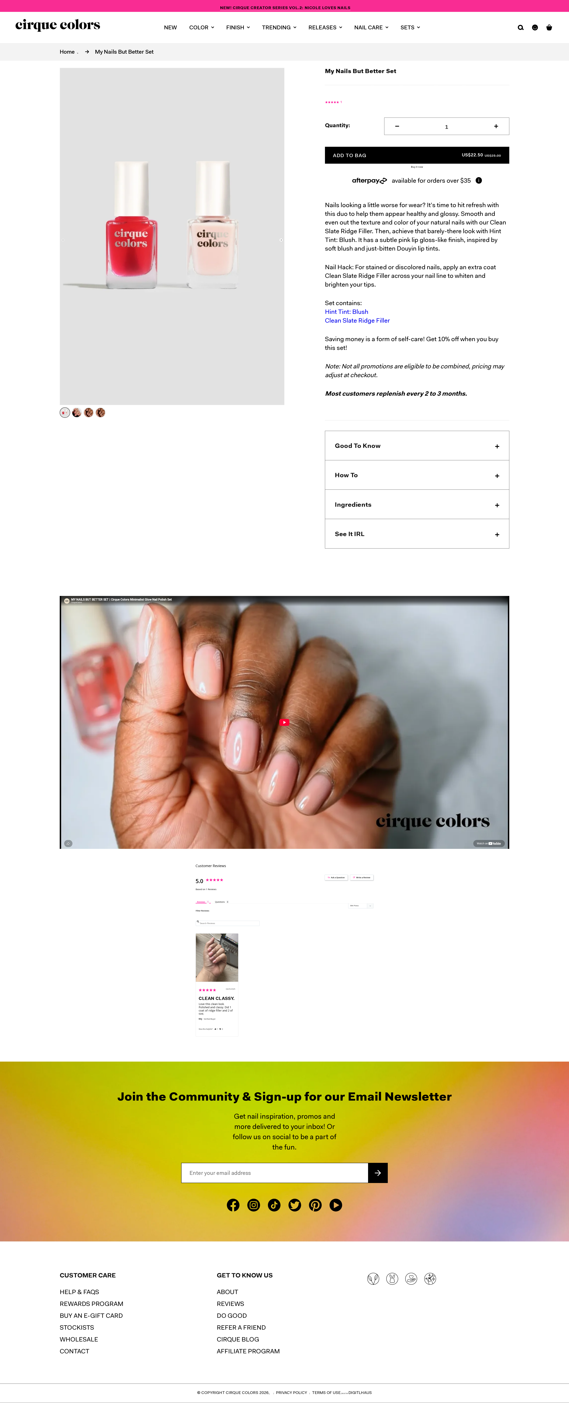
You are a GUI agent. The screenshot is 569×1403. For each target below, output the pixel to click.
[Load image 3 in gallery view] (88, 412)
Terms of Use (326, 1393)
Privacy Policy (291, 1393)
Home (67, 52)
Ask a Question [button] (338, 877)
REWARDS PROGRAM (91, 1304)
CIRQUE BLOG (238, 1340)
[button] (201, 27)
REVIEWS (230, 1304)
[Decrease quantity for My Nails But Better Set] (391, 126)
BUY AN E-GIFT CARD (91, 1316)
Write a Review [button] (363, 877)
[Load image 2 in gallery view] (77, 412)
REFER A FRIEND (241, 1328)
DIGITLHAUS (360, 1393)
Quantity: (337, 126)
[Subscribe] (378, 1173)
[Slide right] (281, 240)
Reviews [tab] (201, 901)
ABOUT (227, 1292)
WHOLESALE (79, 1340)
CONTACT (74, 1352)
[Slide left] (63, 240)
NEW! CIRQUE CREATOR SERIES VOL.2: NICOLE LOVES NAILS (285, 6)
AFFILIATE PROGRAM (248, 1352)
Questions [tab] (220, 901)
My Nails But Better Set (124, 52)
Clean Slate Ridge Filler (357, 321)
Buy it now (417, 167)
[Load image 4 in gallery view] (100, 412)
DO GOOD (232, 1316)
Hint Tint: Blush (346, 312)
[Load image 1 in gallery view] (65, 412)
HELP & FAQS (79, 1292)
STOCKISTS (77, 1328)
